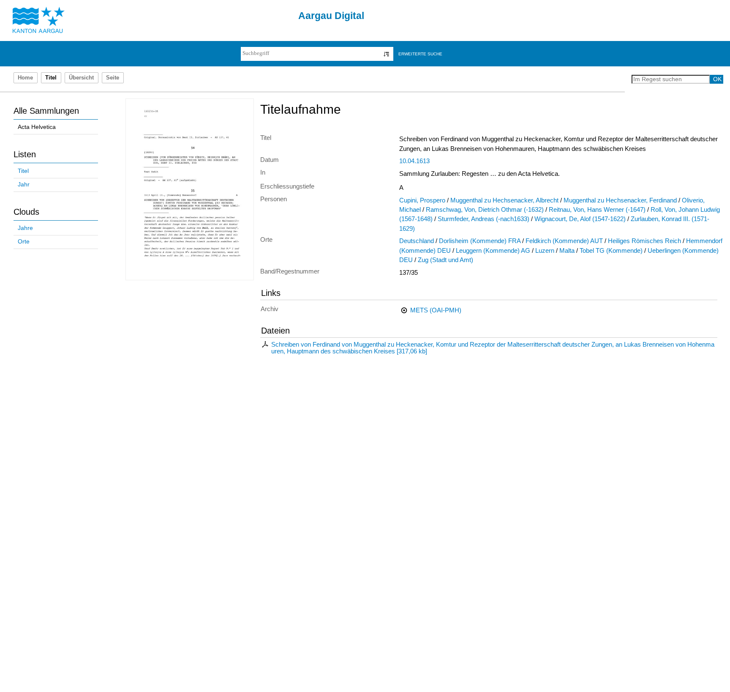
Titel (23, 171)
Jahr (24, 184)
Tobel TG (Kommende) (611, 250)
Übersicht (81, 78)
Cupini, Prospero (422, 200)
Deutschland (416, 241)
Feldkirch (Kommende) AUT (564, 241)
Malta (567, 250)
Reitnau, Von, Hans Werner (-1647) (597, 209)
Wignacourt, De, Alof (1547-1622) (580, 219)
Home (25, 78)
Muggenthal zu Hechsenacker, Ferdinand (620, 200)
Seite (112, 78)
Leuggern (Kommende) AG (493, 250)
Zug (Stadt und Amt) (445, 260)
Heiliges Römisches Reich (644, 241)
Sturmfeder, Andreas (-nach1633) (483, 219)
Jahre (25, 228)
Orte (24, 241)
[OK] (386, 54)
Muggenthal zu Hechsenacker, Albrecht (504, 200)
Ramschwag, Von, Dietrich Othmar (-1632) (485, 209)
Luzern (544, 250)
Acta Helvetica (37, 127)
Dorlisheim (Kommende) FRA (479, 241)
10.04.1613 (414, 161)
